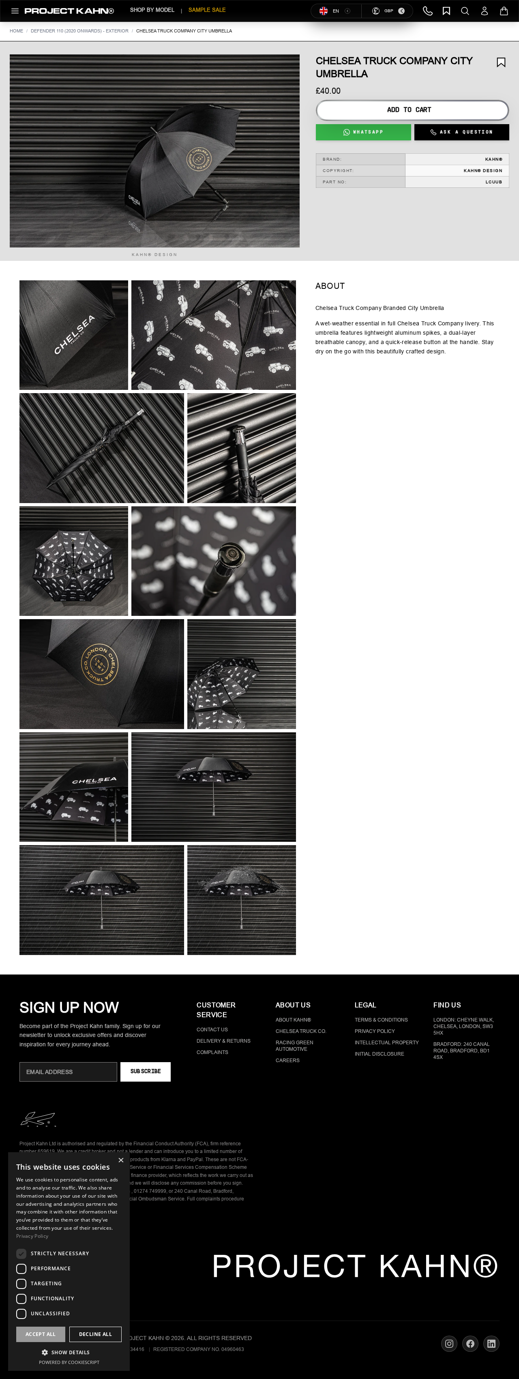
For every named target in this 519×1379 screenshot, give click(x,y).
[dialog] (69, 1261)
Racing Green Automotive (294, 1046)
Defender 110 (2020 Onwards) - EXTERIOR (80, 30)
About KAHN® (293, 1020)
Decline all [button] (95, 1334)
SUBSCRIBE (145, 1071)
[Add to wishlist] (501, 62)
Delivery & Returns (224, 1041)
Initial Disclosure (379, 1054)
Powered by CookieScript (69, 1362)
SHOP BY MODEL (152, 10)
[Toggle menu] (15, 11)
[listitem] (73, 335)
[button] (155, 151)
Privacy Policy (375, 1031)
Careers (288, 1060)
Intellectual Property (387, 1043)
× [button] (121, 1161)
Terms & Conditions (381, 1020)
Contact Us (212, 1030)
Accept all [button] (41, 1334)
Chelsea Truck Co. (301, 1031)
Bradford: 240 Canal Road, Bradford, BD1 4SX (461, 1050)
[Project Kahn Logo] (69, 11)
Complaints (212, 1052)
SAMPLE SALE (207, 10)
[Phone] (428, 11)
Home (16, 30)
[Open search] (465, 11)
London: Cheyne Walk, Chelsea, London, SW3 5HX (463, 1026)
